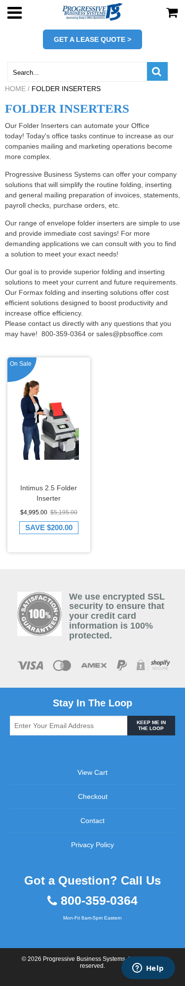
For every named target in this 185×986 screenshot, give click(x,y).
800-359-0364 (99, 900)
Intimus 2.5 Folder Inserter (48, 493)
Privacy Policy (92, 845)
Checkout (93, 796)
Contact (92, 821)
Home (15, 89)
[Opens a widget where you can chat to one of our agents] (148, 968)
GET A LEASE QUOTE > (92, 39)
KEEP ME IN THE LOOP (151, 725)
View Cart (92, 772)
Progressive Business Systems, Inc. (90, 958)
